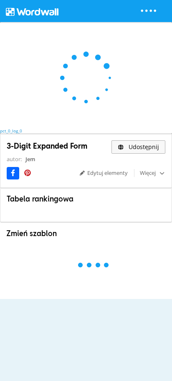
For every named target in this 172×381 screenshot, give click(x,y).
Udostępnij (143, 147)
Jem (30, 159)
